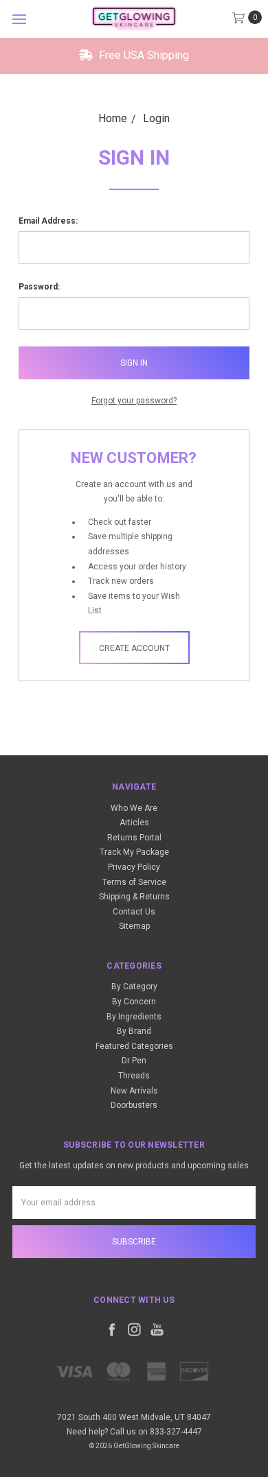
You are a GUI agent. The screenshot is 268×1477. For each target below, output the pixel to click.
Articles (134, 822)
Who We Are (134, 808)
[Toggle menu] (19, 19)
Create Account (134, 648)
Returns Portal (134, 837)
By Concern (134, 1001)
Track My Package (134, 852)
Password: (39, 287)
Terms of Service (134, 882)
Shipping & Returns (134, 896)
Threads (134, 1075)
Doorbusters (134, 1105)
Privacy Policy (134, 867)
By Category (134, 986)
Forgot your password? (134, 400)
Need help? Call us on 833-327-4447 (134, 1432)
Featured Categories (134, 1046)
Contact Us (134, 912)
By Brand (134, 1031)
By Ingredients (134, 1016)
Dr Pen (134, 1060)
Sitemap (134, 926)
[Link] (134, 19)
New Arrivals (134, 1091)
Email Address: (48, 221)
